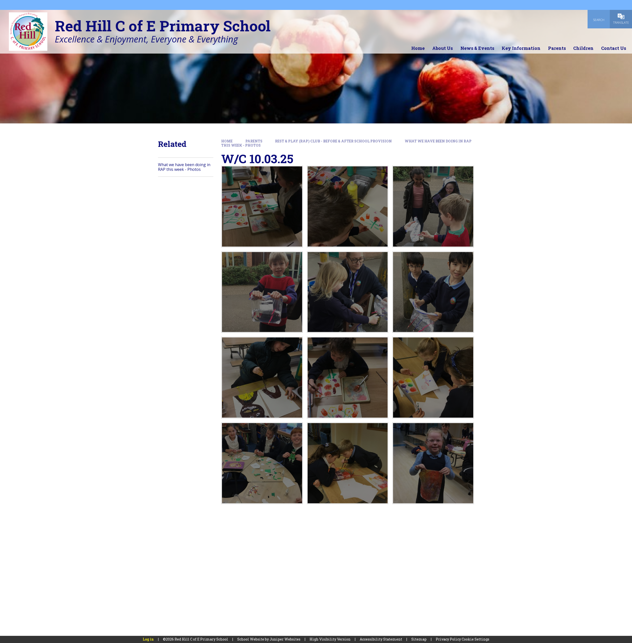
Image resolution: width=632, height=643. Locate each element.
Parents (253, 141)
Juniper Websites (285, 639)
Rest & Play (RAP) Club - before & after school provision (333, 141)
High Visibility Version (330, 639)
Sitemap (419, 639)
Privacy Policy (448, 639)
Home (227, 141)
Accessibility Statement (381, 639)
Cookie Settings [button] (475, 639)
